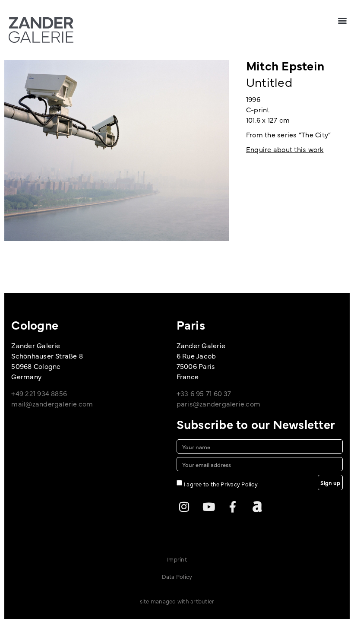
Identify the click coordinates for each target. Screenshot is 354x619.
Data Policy (177, 576)
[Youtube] (208, 506)
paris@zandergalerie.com (219, 403)
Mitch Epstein (285, 65)
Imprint (177, 559)
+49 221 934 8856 (39, 393)
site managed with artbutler (177, 601)
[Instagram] (184, 506)
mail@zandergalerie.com (52, 403)
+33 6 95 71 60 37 (204, 393)
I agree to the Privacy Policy (221, 484)
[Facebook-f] (232, 506)
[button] (342, 20)
